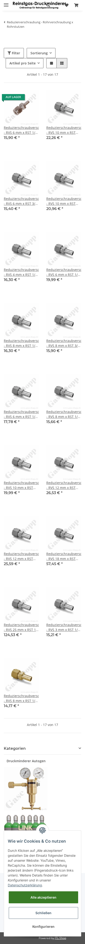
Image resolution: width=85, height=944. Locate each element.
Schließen (43, 913)
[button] (48, 5)
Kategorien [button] (15, 748)
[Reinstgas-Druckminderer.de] (39, 5)
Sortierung (39, 53)
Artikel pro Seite (22, 63)
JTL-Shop (60, 938)
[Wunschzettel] (66, 5)
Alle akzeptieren (43, 897)
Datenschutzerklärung (25, 885)
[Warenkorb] (76, 5)
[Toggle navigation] (6, 3)
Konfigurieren (43, 926)
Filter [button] (15, 53)
